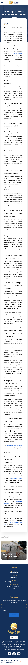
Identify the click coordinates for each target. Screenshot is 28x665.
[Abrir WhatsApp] (24, 661)
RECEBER (14, 615)
